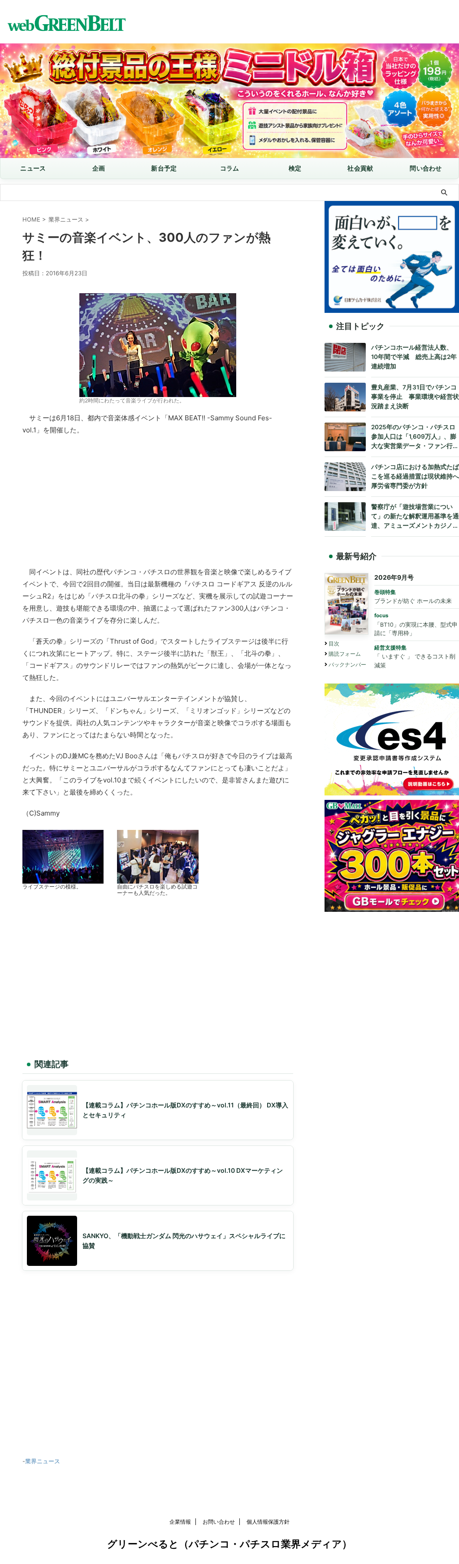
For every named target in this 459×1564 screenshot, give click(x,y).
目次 (334, 643)
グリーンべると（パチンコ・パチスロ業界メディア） (229, 1544)
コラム (229, 168)
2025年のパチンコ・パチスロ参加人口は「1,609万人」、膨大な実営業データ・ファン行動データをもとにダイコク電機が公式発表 (415, 437)
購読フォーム (345, 653)
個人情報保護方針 (268, 1521)
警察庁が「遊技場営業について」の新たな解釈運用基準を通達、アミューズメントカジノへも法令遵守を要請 (415, 516)
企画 (98, 168)
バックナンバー (347, 664)
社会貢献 (360, 168)
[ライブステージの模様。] (63, 878)
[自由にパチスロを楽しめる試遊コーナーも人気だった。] (157, 878)
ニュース (33, 168)
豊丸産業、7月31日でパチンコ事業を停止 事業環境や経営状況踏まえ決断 (415, 397)
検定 (295, 168)
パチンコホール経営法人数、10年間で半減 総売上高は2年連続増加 (414, 357)
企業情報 (180, 1521)
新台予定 (164, 168)
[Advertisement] (157, 498)
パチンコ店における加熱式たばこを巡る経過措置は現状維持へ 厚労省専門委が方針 (415, 476)
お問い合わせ (219, 1521)
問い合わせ (426, 168)
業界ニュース (42, 1461)
